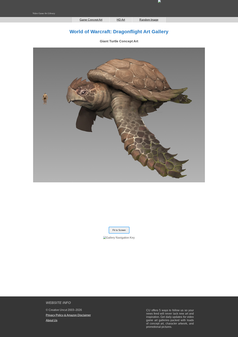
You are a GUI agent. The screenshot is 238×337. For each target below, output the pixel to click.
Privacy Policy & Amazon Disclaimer (68, 315)
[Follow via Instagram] (159, 303)
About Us (51, 320)
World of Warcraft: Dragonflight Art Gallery (119, 31)
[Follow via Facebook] (169, 303)
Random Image (148, 19)
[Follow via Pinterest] (191, 303)
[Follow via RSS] (148, 303)
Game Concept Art (91, 19)
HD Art (121, 19)
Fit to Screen (119, 230)
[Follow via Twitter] (180, 303)
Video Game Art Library (44, 13)
